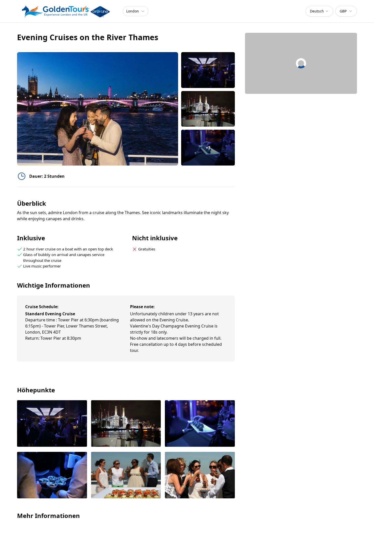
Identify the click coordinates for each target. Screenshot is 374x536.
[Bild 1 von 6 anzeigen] (52, 424)
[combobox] (319, 11)
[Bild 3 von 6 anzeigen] (200, 424)
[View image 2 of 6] (208, 109)
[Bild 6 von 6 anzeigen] (200, 475)
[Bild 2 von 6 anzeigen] (126, 424)
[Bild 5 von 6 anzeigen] (126, 475)
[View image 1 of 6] (208, 70)
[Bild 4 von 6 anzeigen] (52, 475)
